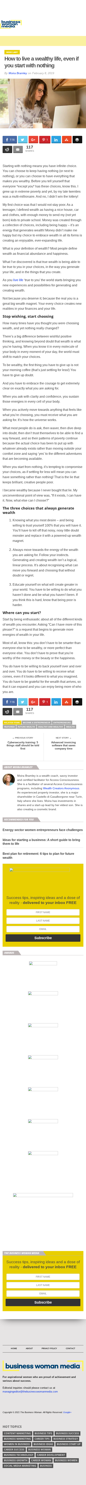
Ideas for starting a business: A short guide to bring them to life (41, 841)
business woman (39, 1449)
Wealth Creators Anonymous (61, 788)
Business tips (43, 1433)
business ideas (43, 1444)
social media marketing (20, 1465)
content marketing (17, 1433)
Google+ (67, 1412)
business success (67, 1433)
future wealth (26, 726)
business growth (15, 1460)
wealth (70, 726)
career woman (41, 1460)
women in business (17, 1444)
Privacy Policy (49, 1348)
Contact (70, 1348)
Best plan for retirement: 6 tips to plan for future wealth (38, 855)
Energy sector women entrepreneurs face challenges (43, 830)
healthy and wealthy (50, 726)
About (29, 1348)
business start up (69, 1444)
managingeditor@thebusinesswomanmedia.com (30, 1391)
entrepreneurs (62, 722)
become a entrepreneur (36, 722)
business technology (18, 1455)
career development (51, 1455)
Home (14, 1348)
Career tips (42, 1438)
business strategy (65, 1438)
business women (66, 1460)
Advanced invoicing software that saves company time (63, 745)
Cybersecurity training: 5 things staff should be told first (23, 745)
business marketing (17, 1438)
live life (18, 280)
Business (46, 1465)
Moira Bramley (18, 73)
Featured (9, 726)
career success (14, 1449)
